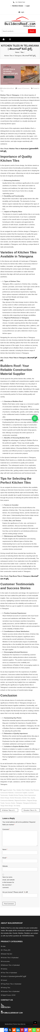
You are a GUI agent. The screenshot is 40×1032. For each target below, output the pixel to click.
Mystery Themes (30, 1024)
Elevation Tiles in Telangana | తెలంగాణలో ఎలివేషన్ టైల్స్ (32, 810)
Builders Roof (21, 790)
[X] (10, 1030)
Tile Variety (17, 805)
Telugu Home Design (6, 805)
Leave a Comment (23, 88)
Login (22, 12)
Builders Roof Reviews (32, 790)
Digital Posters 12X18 (8, 995)
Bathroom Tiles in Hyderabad (11, 965)
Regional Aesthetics (20, 800)
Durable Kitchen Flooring (16, 795)
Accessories (6, 961)
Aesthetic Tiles (11, 790)
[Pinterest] (22, 1030)
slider (4, 946)
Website (5, 866)
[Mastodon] (26, 1030)
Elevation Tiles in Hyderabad (10, 991)
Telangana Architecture (29, 803)
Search (32, 31)
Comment (6, 829)
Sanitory (4, 969)
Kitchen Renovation (15, 798)
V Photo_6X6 (6, 950)
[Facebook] (6, 1030)
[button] (35, 418)
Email (4, 858)
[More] (38, 1030)
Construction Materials (7, 792)
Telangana (19, 803)
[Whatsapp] (34, 1030)
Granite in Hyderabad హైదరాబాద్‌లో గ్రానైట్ (14, 976)
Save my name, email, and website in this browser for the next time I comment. (8, 882)
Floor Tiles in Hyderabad (9, 972)
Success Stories (10, 803)
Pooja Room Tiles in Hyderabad (11, 984)
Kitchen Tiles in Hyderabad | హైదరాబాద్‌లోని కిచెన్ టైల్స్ (10, 810)
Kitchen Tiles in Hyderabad (10, 957)
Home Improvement (30, 795)
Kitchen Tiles (26, 798)
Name (4, 849)
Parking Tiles (6, 987)
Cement (4, 980)
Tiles (1, 91)
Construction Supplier (21, 792)
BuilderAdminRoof (8, 88)
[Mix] (30, 1030)
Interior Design (4, 798)
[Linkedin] (18, 1030)
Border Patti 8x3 (7, 954)
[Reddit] (14, 1030)
